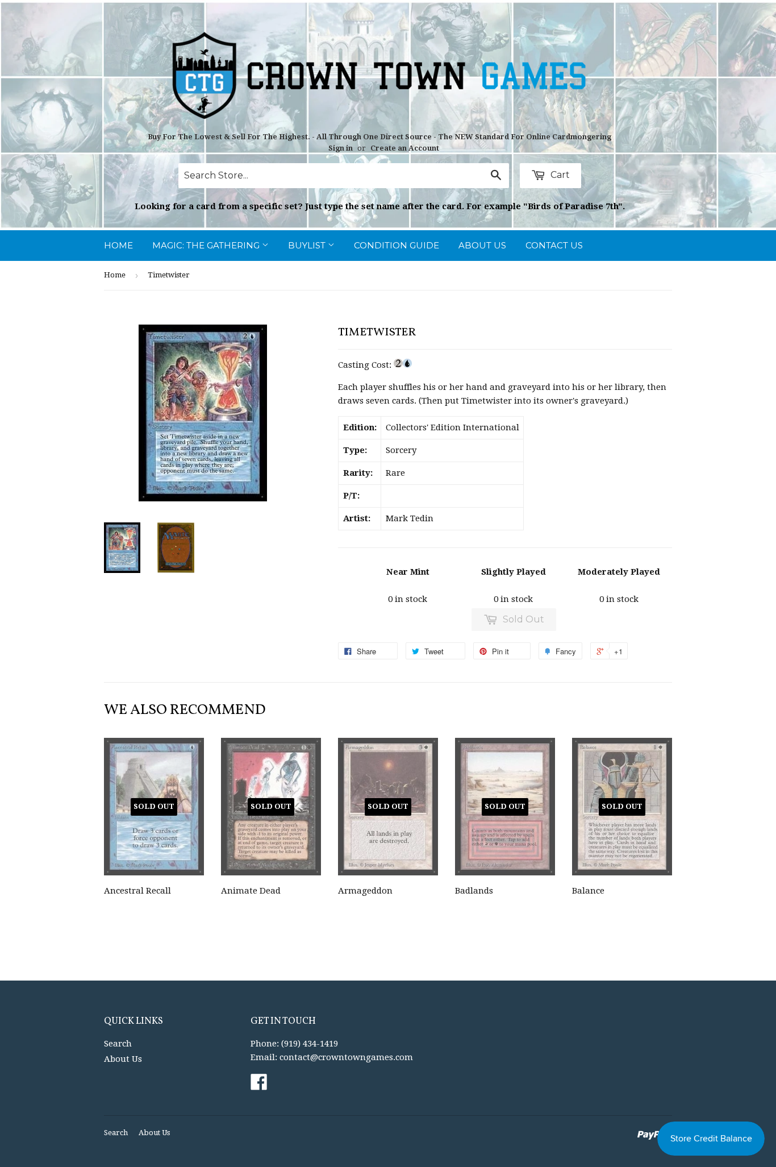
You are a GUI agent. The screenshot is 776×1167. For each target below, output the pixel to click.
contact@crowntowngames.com (346, 1057)
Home (118, 245)
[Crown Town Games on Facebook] (259, 1086)
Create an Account (404, 148)
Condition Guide (396, 245)
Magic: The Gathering (207, 245)
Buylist (308, 245)
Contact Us (554, 245)
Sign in (340, 148)
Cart (559, 174)
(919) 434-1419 (309, 1044)
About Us (482, 245)
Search (118, 1044)
